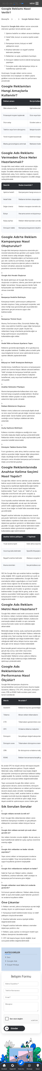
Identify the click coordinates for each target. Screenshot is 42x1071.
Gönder (14, 1028)
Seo (8, 957)
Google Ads (12, 961)
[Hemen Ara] (21, 1063)
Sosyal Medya (13, 965)
